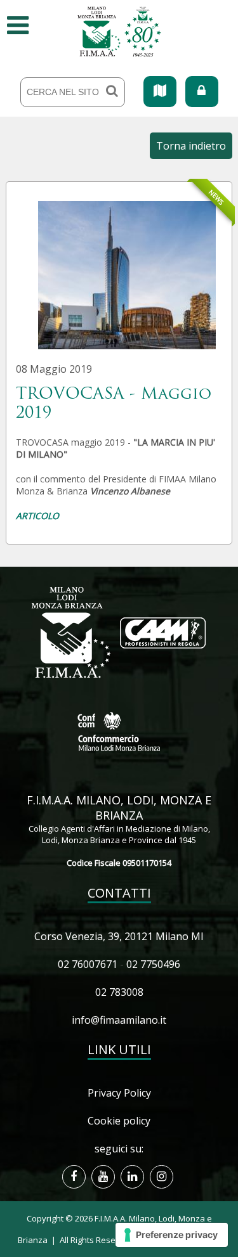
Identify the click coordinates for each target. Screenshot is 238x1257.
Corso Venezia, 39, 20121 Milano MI (119, 936)
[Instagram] (161, 1177)
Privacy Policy (119, 1093)
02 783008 (119, 992)
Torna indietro (191, 146)
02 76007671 (87, 964)
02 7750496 (153, 964)
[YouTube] (103, 1177)
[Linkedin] (132, 1177)
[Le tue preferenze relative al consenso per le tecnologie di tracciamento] (172, 1235)
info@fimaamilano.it (119, 1020)
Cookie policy (119, 1121)
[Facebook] (74, 1177)
